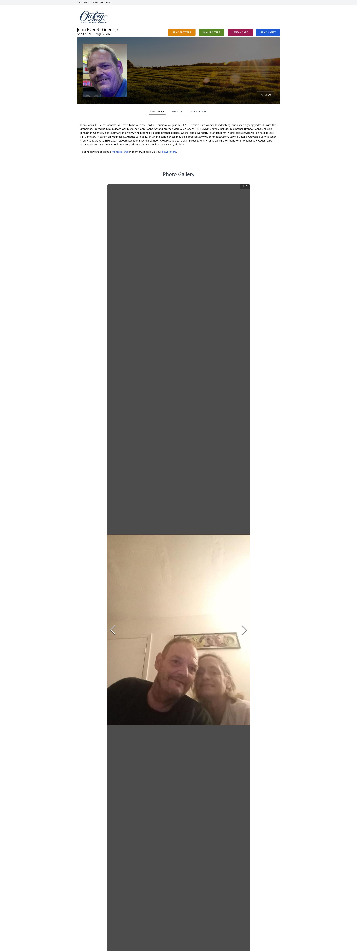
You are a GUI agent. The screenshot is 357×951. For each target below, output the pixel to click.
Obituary (157, 111)
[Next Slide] (244, 630)
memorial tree (120, 151)
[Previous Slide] (112, 630)
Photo (177, 111)
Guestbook (198, 111)
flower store (169, 151)
